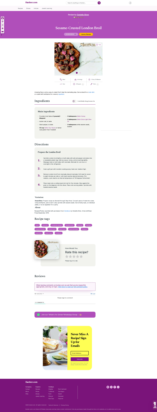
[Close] (106, 186)
